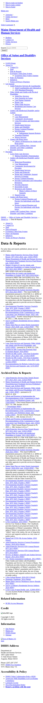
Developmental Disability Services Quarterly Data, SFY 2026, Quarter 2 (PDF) (22, 307)
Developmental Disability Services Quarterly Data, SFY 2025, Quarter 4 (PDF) (22, 486)
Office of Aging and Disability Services (23, 217)
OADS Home (11, 63)
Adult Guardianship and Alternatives (28, 88)
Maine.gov (5, 11)
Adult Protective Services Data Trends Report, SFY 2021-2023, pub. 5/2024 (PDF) (22, 379)
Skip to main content (13, 5)
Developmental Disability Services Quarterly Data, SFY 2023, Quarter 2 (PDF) (22, 515)
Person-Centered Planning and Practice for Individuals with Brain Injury (27, 201)
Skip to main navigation (14, 3)
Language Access (12, 683)
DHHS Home (11, 633)
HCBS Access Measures (14, 603)
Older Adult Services (22, 104)
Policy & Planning (16, 78)
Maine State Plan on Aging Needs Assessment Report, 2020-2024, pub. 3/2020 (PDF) (22, 467)
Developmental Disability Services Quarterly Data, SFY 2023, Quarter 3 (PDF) (22, 510)
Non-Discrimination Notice (15, 685)
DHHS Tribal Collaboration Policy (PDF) (21, 677)
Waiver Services (20, 137)
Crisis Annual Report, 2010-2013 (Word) (20, 577)
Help (7, 19)
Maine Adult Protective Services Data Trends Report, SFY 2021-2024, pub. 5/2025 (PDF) (22, 256)
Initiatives (13, 80)
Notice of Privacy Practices (20, 82)
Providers (9, 152)
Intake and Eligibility (22, 127)
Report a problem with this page (18, 687)
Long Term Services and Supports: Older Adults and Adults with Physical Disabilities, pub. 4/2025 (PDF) (23, 345)
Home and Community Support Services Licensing (26, 175)
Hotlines (9, 38)
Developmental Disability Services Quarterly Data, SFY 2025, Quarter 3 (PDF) (22, 490)
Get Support (10, 84)
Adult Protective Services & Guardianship (25, 86)
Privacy (8, 44)
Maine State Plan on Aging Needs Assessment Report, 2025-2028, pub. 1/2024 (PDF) (22, 326)
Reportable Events (21, 187)
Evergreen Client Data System (21, 74)
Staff (12, 69)
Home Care (19, 102)
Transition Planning (22, 135)
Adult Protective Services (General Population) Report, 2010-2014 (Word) (22, 543)
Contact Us (10, 40)
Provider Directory (21, 185)
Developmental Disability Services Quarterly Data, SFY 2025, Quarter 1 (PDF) (22, 498)
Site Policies (10, 629)
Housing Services (16, 150)
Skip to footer (10, 7)
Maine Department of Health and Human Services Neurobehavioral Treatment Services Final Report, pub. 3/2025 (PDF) (24, 261)
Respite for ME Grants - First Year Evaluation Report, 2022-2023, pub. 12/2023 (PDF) (22, 355)
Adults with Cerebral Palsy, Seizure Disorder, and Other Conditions (23, 147)
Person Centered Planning (24, 129)
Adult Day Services (22, 96)
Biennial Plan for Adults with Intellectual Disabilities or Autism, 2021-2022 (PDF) (20, 434)
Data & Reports (15, 71)
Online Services (11, 17)
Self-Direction (20, 131)
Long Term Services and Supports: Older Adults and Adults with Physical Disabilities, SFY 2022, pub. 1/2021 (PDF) (23, 390)
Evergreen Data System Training (26, 76)
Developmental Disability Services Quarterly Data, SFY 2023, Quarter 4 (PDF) (22, 506)
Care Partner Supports (23, 100)
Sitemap (8, 635)
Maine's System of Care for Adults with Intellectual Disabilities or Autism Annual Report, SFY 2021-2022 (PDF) (23, 267)
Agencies (9, 15)
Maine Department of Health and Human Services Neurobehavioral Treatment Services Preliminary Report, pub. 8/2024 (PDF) (24, 384)
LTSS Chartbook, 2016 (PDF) (17, 522)
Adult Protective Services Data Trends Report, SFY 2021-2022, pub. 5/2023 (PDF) (22, 430)
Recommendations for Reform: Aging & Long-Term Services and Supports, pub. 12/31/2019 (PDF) (23, 366)
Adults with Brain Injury (19, 139)
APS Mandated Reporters (24, 90)
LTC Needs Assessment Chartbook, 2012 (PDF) (23, 559)
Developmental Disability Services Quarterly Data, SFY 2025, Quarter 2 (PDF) (22, 494)
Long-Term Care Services (19, 154)
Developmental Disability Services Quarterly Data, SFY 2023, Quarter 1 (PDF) (22, 519)
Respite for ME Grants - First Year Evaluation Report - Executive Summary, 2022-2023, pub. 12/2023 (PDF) (22, 360)
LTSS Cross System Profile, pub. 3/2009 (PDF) (23, 590)
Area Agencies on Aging (24, 98)
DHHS (3, 217)
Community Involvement (24, 119)
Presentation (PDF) (14, 407)
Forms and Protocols (22, 172)
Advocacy (18, 115)
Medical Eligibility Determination (27, 156)
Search (3, 48)
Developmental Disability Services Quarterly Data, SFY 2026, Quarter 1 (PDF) (22, 482)
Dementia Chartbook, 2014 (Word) (18, 579)
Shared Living (20, 195)
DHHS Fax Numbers (13, 665)
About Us (9, 65)
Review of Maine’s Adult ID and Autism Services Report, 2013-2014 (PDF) (23, 556)
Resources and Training (23, 189)
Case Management (21, 117)
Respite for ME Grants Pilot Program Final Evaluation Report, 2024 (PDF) (21, 351)
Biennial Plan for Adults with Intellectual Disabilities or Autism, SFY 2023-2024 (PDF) (22, 274)
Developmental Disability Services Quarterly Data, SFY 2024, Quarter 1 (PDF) (22, 502)
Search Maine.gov (12, 21)
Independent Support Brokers (30, 133)
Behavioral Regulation (23, 162)
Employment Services (23, 125)
